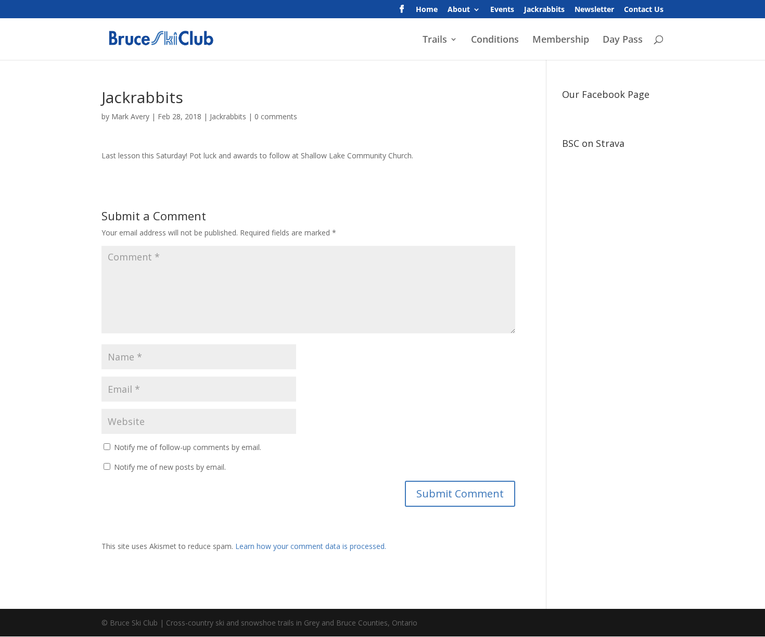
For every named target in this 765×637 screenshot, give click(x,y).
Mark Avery (130, 116)
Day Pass (623, 40)
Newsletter (594, 10)
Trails (435, 40)
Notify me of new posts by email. (170, 467)
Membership (560, 40)
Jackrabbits (544, 10)
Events (502, 10)
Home (427, 10)
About (459, 10)
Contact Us (644, 10)
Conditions (495, 40)
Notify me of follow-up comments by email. (187, 447)
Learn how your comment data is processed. (310, 546)
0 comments (275, 116)
